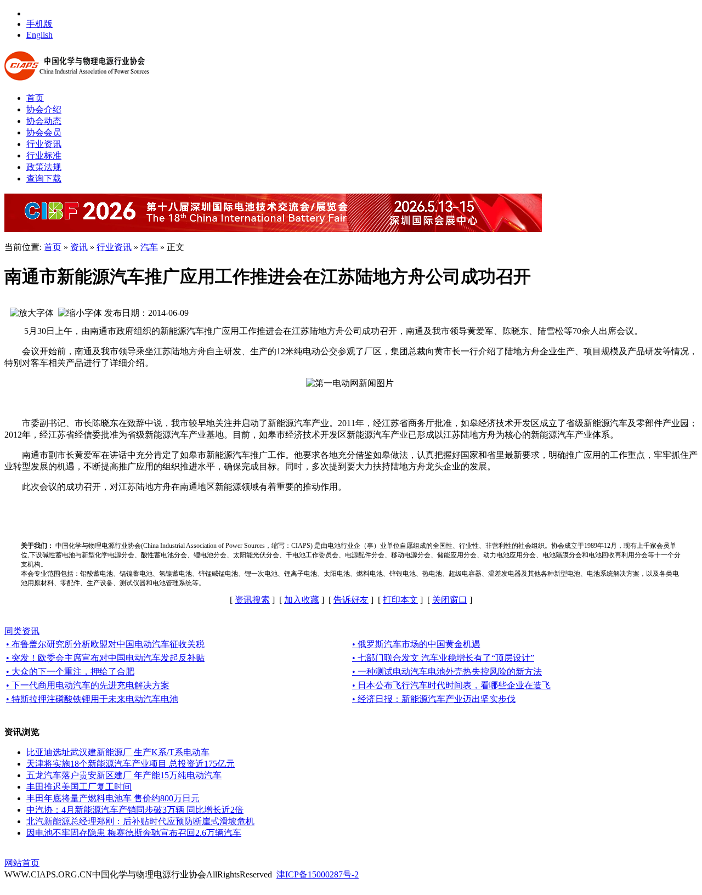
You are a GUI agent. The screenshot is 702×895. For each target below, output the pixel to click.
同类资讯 (21, 631)
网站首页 (21, 863)
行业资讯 (114, 247)
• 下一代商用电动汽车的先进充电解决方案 (87, 685)
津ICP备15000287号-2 (317, 874)
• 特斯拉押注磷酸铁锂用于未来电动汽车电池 (92, 699)
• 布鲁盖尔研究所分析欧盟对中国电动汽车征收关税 (105, 644)
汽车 (149, 247)
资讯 (79, 247)
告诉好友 (351, 599)
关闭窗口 (449, 599)
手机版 (39, 24)
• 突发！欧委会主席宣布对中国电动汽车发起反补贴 (105, 657)
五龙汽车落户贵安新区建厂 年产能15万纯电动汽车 (124, 775)
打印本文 (400, 599)
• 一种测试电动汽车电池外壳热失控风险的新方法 (447, 671)
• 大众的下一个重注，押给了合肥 (70, 671)
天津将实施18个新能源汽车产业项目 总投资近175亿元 (130, 763)
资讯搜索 (252, 599)
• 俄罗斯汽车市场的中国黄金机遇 (416, 644)
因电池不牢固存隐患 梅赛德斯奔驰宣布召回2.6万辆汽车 (133, 832)
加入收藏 (301, 599)
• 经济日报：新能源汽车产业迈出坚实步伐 (434, 699)
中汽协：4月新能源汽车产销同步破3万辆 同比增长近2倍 (135, 809)
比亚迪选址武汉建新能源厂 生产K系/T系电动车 (118, 752)
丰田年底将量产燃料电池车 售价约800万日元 (113, 798)
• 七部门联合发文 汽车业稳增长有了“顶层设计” (443, 657)
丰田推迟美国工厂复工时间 (79, 786)
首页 (52, 247)
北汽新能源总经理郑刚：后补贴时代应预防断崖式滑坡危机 (140, 821)
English (39, 34)
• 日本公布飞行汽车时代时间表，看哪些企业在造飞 (451, 685)
